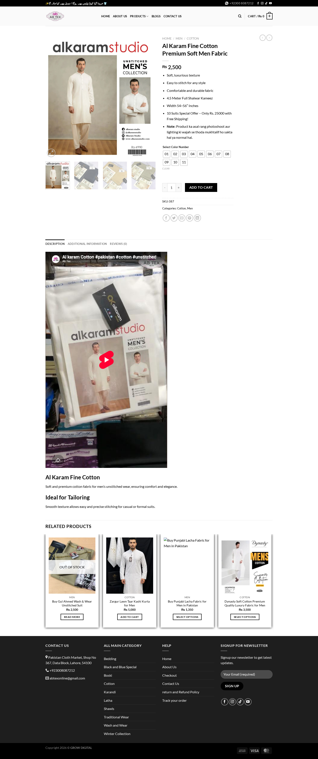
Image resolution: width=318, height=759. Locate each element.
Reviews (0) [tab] (118, 244)
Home (105, 16)
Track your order (174, 700)
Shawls (109, 708)
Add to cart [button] (129, 616)
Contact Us (173, 16)
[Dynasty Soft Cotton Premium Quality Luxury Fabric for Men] (245, 565)
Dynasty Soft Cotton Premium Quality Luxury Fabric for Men (245, 603)
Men (179, 38)
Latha (108, 700)
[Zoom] (51, 153)
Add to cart (201, 187)
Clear (166, 168)
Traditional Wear (116, 717)
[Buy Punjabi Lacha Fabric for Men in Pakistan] (187, 565)
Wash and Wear (115, 725)
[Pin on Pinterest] (189, 218)
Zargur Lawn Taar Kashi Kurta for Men (130, 603)
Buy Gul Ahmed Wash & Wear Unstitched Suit (72, 603)
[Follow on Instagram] (262, 3)
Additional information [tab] (87, 244)
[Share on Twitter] (174, 218)
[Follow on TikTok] (266, 3)
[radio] (166, 154)
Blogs (156, 16)
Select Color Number (176, 147)
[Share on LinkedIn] (197, 218)
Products (138, 16)
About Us (120, 16)
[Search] (239, 16)
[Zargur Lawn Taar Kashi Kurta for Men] (129, 565)
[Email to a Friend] (181, 218)
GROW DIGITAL (81, 747)
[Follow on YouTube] (270, 3)
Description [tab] (55, 244)
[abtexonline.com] (70, 16)
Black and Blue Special (120, 667)
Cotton (193, 38)
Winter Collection (117, 734)
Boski (108, 675)
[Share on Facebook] (166, 218)
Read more (72, 616)
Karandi (110, 692)
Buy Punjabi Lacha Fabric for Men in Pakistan (187, 603)
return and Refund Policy (180, 692)
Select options (187, 616)
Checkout (169, 675)
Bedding (110, 659)
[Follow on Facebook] (258, 3)
